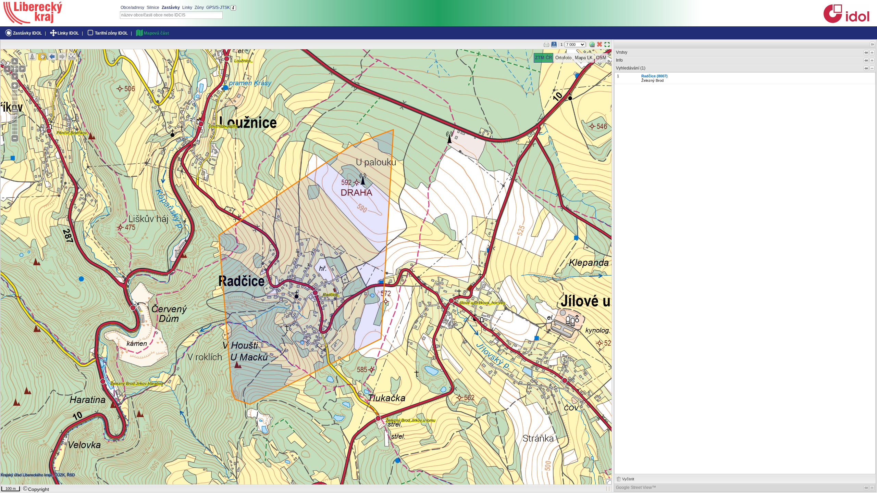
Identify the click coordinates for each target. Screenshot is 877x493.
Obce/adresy (132, 7)
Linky (187, 7)
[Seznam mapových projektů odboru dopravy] (32, 22)
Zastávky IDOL (27, 33)
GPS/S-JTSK (218, 7)
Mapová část (156, 33)
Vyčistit (628, 479)
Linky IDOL (68, 33)
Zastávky (171, 7)
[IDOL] (846, 22)
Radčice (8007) (654, 76)
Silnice (153, 7)
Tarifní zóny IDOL (111, 33)
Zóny (199, 7)
